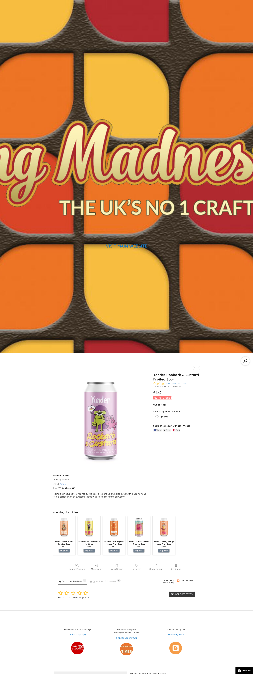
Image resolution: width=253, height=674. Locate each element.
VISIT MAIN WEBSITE (126, 246)
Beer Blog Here (176, 634)
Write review (171, 383)
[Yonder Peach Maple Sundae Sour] (64, 527)
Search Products (77, 569)
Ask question (183, 383)
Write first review (183, 594)
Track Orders (116, 569)
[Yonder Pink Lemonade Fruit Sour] (89, 527)
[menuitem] (194, 368)
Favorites (136, 569)
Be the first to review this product (74, 597)
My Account (97, 569)
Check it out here (77, 634)
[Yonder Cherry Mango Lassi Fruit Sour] (164, 527)
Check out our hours (126, 637)
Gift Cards (176, 569)
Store (156, 386)
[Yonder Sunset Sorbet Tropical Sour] (139, 527)
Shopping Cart (156, 569)
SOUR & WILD (176, 386)
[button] (162, 416)
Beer (164, 386)
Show (244, 670)
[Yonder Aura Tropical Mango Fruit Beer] (114, 527)
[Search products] (245, 360)
